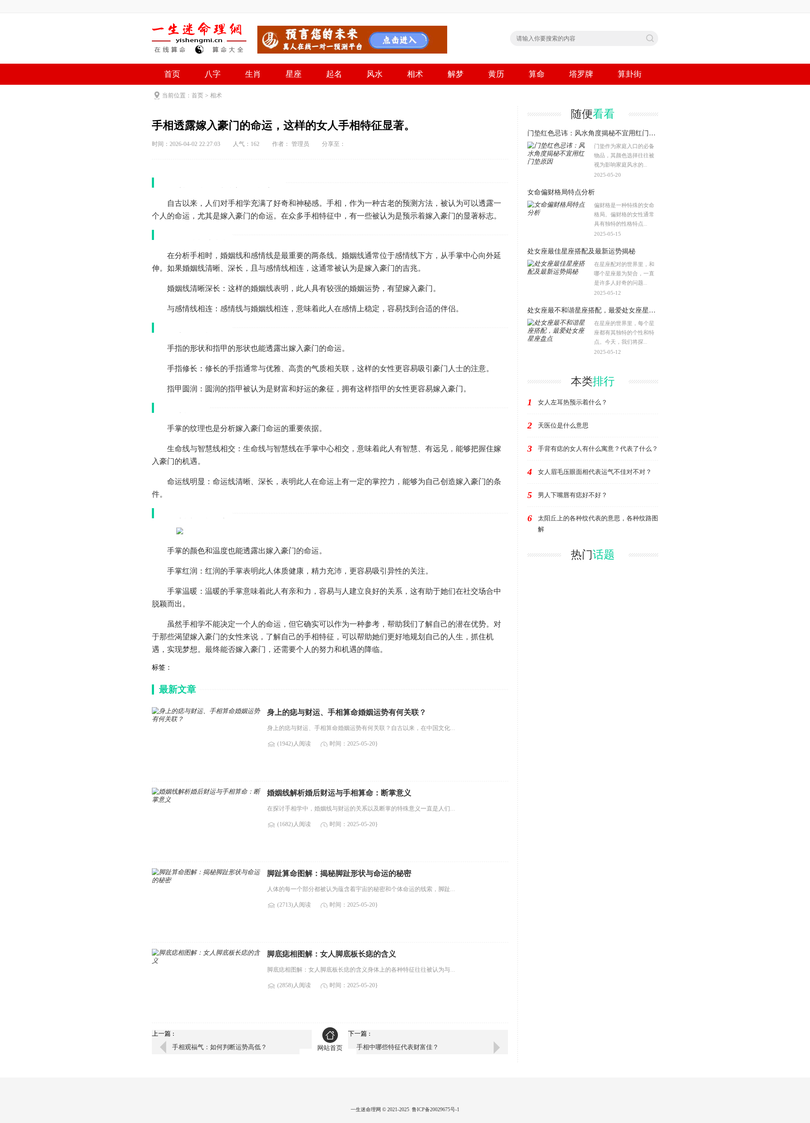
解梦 (456, 74)
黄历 (496, 74)
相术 (415, 74)
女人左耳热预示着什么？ (573, 402)
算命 (537, 74)
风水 (375, 74)
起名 (334, 74)
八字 (213, 74)
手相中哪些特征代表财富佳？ (397, 1047)
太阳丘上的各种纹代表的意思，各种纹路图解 (598, 524)
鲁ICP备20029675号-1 (435, 1109)
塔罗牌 (581, 74)
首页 (172, 74)
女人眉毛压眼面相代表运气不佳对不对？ (595, 472)
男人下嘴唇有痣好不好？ (573, 495)
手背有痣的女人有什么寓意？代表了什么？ (598, 448)
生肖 (253, 74)
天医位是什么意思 (563, 425)
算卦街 (630, 74)
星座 (294, 74)
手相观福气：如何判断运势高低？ (219, 1047)
